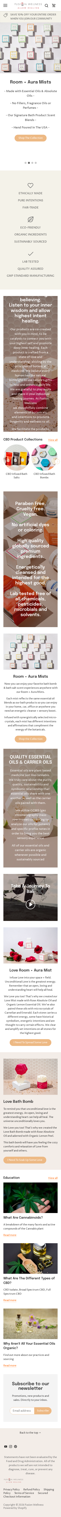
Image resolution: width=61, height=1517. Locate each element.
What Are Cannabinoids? (23, 1217)
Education (11, 1177)
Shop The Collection (30, 138)
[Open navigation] (5, 5)
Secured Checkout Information (25, 1495)
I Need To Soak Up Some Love (24, 1160)
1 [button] (25, 163)
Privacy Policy (11, 1489)
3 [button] (32, 163)
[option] (30, 85)
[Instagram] (10, 1446)
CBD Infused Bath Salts (16, 475)
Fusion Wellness (34, 1504)
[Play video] (30, 904)
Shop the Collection (31, 739)
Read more (9, 1235)
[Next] (57, 461)
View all (53, 440)
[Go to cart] (54, 5)
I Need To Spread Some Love (30, 1042)
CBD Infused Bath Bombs (44, 475)
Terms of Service (24, 1493)
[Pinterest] (15, 1446)
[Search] (46, 5)
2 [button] (28, 163)
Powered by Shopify (15, 1508)
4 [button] (35, 163)
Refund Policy (31, 1489)
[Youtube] (5, 1446)
